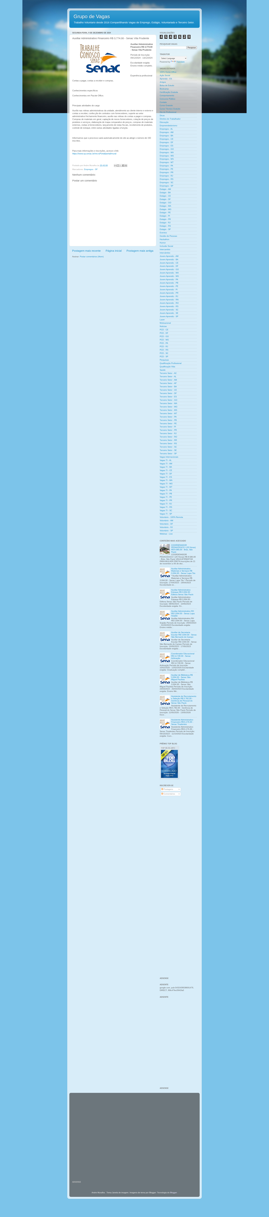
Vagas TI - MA (166, 480)
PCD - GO (164, 336)
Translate (180, 62)
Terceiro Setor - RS (168, 443)
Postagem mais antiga (140, 250)
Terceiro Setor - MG (168, 407)
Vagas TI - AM (166, 464)
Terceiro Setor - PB (168, 420)
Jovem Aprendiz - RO (169, 303)
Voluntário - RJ (166, 527)
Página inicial (114, 250)
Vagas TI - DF (166, 474)
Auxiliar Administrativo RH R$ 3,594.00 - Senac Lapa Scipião (183, 613)
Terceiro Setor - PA (168, 417)
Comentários (169, 794)
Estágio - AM (165, 189)
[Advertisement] (178, 843)
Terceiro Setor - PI (168, 427)
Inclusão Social (166, 246)
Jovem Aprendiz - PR (169, 293)
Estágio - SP (165, 229)
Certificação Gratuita (169, 92)
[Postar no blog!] (118, 165)
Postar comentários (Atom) (92, 257)
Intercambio (165, 249)
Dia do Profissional (168, 112)
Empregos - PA (166, 166)
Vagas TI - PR (166, 500)
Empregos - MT (167, 162)
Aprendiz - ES (166, 79)
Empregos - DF (166, 142)
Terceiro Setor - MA (168, 403)
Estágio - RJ (165, 223)
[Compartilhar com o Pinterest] (126, 165)
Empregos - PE (166, 169)
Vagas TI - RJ (166, 504)
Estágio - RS (165, 226)
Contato (163, 102)
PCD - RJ (164, 346)
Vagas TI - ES (166, 477)
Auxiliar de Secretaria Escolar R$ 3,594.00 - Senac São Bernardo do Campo (184, 634)
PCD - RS (164, 350)
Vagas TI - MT (166, 487)
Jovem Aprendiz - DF (169, 266)
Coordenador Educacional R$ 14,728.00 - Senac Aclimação (182, 656)
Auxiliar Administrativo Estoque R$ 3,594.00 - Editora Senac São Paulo (182, 592)
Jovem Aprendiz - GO (169, 269)
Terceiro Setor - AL (168, 377)
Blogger (173, 1193)
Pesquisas (164, 360)
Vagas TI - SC (166, 510)
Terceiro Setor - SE (168, 450)
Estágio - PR (165, 219)
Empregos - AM (166, 132)
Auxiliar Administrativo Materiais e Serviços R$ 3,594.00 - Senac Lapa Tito (183, 571)
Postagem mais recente (86, 250)
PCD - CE (164, 330)
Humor (163, 243)
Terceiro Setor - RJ (168, 433)
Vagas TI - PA (166, 490)
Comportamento (167, 96)
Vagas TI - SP (166, 514)
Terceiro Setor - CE (168, 390)
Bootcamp (164, 89)
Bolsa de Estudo (167, 85)
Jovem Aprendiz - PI (169, 290)
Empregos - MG (167, 156)
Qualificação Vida (167, 367)
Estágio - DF (165, 199)
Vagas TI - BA (166, 467)
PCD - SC (164, 353)
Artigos (163, 82)
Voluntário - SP (166, 531)
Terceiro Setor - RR (168, 440)
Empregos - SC (166, 182)
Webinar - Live (166, 534)
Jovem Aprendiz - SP (169, 316)
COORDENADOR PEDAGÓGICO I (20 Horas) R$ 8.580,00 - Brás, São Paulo (183, 548)
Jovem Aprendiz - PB (169, 283)
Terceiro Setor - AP (168, 383)
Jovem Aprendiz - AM (169, 256)
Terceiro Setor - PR (168, 430)
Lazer (162, 320)
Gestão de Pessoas (168, 236)
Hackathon (164, 239)
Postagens (168, 789)
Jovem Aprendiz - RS (169, 306)
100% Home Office (168, 72)
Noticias (163, 326)
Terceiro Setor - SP (168, 454)
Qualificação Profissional (170, 363)
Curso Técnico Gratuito (170, 109)
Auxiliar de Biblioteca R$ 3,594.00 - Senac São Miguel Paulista (182, 677)
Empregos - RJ (166, 176)
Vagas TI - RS (166, 507)
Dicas (162, 116)
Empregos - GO (167, 149)
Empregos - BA (166, 136)
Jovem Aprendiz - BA (169, 259)
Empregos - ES (166, 146)
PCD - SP (164, 357)
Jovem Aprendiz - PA (169, 279)
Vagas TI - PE (166, 497)
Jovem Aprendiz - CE (169, 263)
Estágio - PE (165, 213)
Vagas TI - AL (166, 460)
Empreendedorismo (168, 126)
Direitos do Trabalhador (170, 119)
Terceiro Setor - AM (168, 380)
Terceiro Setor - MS (168, 410)
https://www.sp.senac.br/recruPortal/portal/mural (94, 154)
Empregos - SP (91, 169)
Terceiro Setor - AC (168, 373)
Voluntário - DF (166, 524)
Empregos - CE (166, 139)
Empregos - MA (167, 152)
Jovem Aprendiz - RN (169, 300)
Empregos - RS (166, 179)
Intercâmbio (165, 253)
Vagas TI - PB (166, 494)
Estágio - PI (165, 216)
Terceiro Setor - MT (168, 413)
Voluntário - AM (166, 521)
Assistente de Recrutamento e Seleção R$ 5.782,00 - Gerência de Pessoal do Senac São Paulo (183, 699)
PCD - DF (164, 333)
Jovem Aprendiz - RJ (169, 296)
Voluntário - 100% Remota (171, 517)
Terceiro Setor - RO (168, 437)
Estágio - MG (165, 209)
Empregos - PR (166, 172)
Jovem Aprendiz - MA (169, 273)
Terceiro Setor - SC (168, 447)
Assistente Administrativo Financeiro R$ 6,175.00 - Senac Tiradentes (182, 722)
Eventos (163, 233)
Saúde (162, 370)
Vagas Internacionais (169, 457)
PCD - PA (164, 343)
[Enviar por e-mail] (115, 165)
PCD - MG (164, 340)
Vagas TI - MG (166, 484)
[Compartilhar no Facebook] (123, 165)
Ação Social (165, 75)
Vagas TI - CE (166, 470)
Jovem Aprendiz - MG (169, 276)
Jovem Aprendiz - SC (169, 310)
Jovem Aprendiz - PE (169, 286)
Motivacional (165, 323)
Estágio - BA (165, 193)
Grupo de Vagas (92, 16)
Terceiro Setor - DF (168, 393)
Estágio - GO (165, 203)
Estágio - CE (165, 196)
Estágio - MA (165, 206)
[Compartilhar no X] (120, 165)
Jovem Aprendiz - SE (169, 313)
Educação (164, 122)
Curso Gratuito (166, 105)
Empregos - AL (166, 129)
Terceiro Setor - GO (168, 400)
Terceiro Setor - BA (168, 387)
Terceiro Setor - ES (168, 397)
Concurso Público (167, 99)
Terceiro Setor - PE (168, 423)
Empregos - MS (167, 159)
